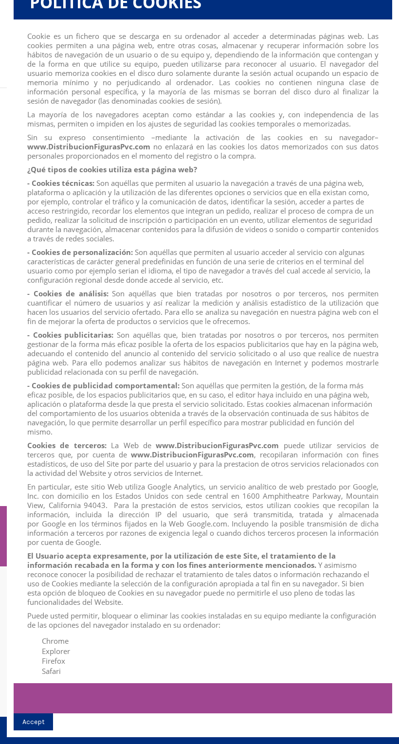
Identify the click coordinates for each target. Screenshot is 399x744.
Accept (33, 722)
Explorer (56, 651)
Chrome (55, 641)
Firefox (53, 661)
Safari (51, 671)
